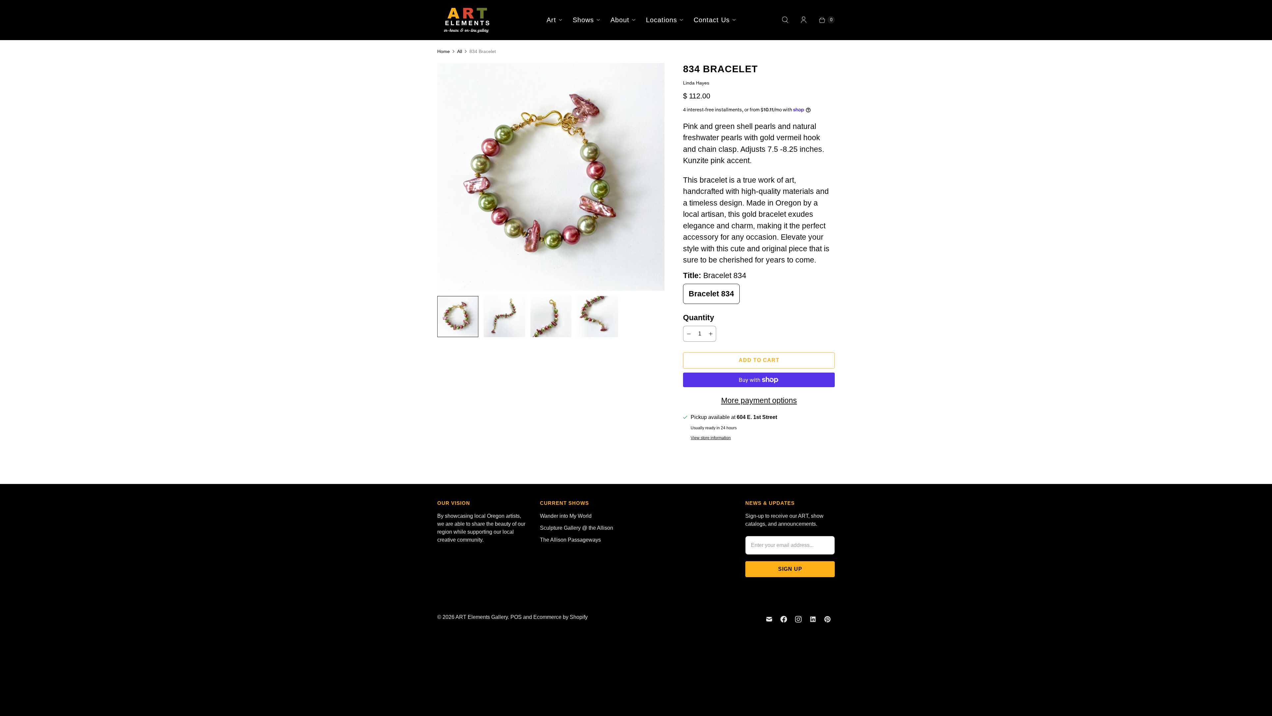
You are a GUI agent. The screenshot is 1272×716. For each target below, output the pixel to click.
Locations (661, 20)
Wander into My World (566, 516)
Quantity (698, 317)
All (459, 51)
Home (443, 51)
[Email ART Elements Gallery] (769, 619)
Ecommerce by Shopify (560, 617)
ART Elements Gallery (481, 617)
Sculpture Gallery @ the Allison (576, 528)
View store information (711, 438)
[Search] (785, 20)
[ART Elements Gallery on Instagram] (798, 619)
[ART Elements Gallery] (467, 19)
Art (551, 20)
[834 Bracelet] (550, 176)
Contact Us (712, 20)
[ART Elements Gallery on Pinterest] (827, 619)
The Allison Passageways (570, 540)
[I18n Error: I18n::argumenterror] (457, 316)
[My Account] (803, 20)
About (619, 20)
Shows (583, 20)
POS (516, 617)
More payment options (759, 400)
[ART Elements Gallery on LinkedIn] (813, 619)
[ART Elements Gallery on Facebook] (783, 619)
